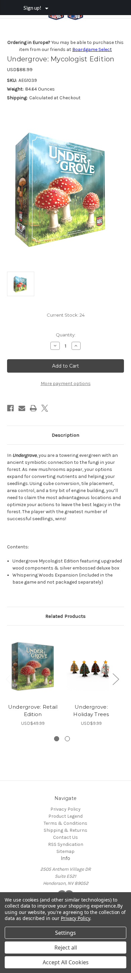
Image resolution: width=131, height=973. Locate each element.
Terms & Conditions (65, 823)
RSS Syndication (65, 844)
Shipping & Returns (65, 830)
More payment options (66, 383)
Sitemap (65, 851)
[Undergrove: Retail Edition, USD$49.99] (32, 666)
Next (115, 679)
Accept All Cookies (66, 962)
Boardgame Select (92, 49)
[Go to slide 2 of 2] (67, 738)
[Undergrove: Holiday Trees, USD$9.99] (91, 666)
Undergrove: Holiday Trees (91, 711)
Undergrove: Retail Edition (33, 711)
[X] (44, 408)
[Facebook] (10, 408)
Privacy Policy (65, 809)
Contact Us (65, 837)
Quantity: (66, 334)
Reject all (65, 947)
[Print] (33, 408)
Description (65, 435)
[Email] (21, 408)
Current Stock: (66, 315)
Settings (65, 932)
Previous (8, 679)
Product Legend (65, 816)
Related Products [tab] (65, 616)
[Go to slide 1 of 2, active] (56, 738)
